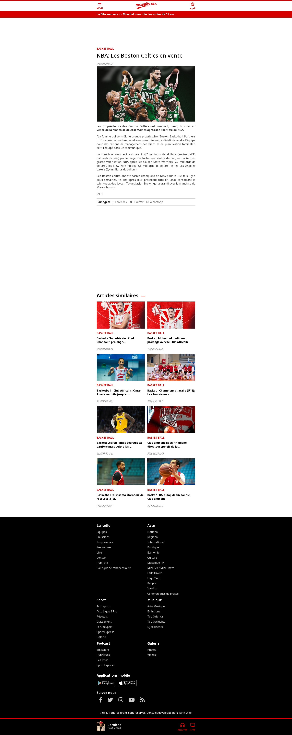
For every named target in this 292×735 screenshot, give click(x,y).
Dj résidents (155, 627)
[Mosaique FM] (146, 5)
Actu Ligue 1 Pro (107, 611)
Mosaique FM (155, 563)
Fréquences (104, 547)
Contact (101, 557)
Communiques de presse (163, 594)
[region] (146, 31)
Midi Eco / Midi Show (160, 568)
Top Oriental (155, 616)
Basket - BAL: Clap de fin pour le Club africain (168, 497)
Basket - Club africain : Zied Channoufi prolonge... (115, 340)
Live (99, 552)
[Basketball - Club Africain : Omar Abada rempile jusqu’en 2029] (121, 367)
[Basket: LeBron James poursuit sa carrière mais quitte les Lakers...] (121, 419)
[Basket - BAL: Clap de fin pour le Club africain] (171, 471)
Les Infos (102, 660)
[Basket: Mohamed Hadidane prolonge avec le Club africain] (171, 315)
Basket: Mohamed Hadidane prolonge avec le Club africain (167, 340)
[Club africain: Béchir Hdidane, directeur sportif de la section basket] (171, 419)
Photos (151, 650)
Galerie (101, 637)
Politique (153, 547)
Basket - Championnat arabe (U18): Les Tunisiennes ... (171, 392)
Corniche (114, 725)
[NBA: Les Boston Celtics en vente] (146, 94)
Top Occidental (156, 621)
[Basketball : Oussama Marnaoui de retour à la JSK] (121, 471)
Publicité (102, 563)
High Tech (153, 578)
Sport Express (105, 632)
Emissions (103, 537)
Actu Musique (156, 606)
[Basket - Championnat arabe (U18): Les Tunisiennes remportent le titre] (171, 367)
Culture (152, 557)
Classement (104, 621)
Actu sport (103, 606)
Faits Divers (154, 573)
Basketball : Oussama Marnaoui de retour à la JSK (120, 497)
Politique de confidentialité (114, 568)
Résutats (102, 616)
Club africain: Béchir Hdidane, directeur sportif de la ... (167, 444)
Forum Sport (104, 627)
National (153, 532)
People (151, 583)
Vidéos (151, 655)
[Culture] (101, 725)
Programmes (105, 542)
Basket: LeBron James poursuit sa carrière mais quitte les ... (119, 444)
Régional (153, 537)
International (155, 542)
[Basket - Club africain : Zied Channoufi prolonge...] (121, 315)
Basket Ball (105, 48)
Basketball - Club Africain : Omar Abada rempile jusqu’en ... (119, 392)
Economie (153, 552)
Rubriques (103, 655)
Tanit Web (185, 713)
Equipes (102, 532)
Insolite (152, 588)
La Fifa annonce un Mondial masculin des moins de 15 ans (135, 14)
